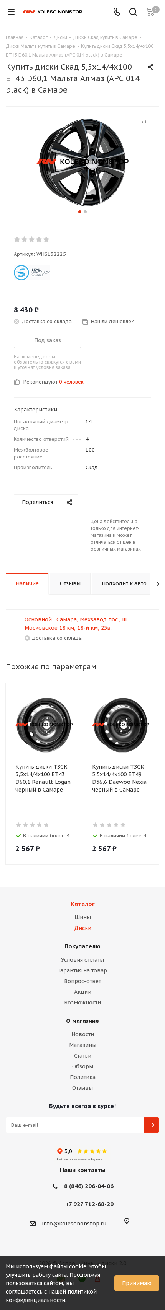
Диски (82, 928)
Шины (82, 917)
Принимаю (137, 1283)
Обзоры (82, 1066)
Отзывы (82, 1087)
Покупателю (82, 946)
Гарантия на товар (82, 970)
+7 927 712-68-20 (89, 1204)
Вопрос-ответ (82, 981)
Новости (82, 1034)
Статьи (82, 1055)
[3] (32, 239)
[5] (46, 239)
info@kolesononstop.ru (74, 1223)
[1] (17, 239)
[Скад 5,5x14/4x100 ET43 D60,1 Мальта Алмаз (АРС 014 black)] (82, 162)
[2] (24, 239)
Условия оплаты (82, 959)
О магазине (82, 1020)
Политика (83, 1077)
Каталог (83, 903)
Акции (82, 991)
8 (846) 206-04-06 (89, 1186)
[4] (39, 239)
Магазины (82, 1045)
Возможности (82, 1002)
